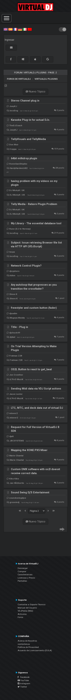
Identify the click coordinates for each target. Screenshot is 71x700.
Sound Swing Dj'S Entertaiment (30, 492)
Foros (20, 617)
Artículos (22, 614)
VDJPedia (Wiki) (25, 611)
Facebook (24, 677)
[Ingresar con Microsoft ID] (22, 59)
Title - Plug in (19, 327)
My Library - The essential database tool (36, 223)
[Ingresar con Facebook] (11, 59)
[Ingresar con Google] (47, 59)
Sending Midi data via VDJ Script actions (36, 388)
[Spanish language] (10, 29)
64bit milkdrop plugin (24, 158)
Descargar (23, 568)
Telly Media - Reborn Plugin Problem (34, 204)
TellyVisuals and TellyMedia (28, 139)
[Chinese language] (30, 29)
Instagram (24, 683)
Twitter (23, 686)
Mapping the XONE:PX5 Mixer (29, 450)
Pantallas (22, 581)
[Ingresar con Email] (11, 48)
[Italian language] (25, 29)
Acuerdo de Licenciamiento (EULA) (35, 650)
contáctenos (24, 644)
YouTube (24, 680)
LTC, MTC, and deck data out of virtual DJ (37, 407)
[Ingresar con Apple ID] (35, 59)
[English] (6, 29)
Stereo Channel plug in (25, 100)
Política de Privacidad (28, 647)
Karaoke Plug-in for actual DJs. (30, 119)
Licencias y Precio (26, 578)
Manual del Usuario (27, 607)
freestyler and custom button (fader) (34, 307)
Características (25, 574)
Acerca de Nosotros (27, 641)
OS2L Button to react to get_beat (31, 369)
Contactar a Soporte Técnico (31, 604)
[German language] (20, 29)
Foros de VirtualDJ (19, 79)
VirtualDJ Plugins (46, 79)
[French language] (15, 29)
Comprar (22, 571)
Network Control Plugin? (26, 265)
